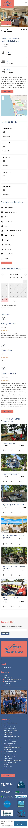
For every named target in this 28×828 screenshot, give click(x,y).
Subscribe (5, 633)
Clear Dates (7, 308)
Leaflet (18, 115)
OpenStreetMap (24, 115)
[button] (26, 3)
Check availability (20, 823)
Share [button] (25, 29)
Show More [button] (7, 92)
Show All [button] (7, 263)
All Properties (8, 30)
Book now (9, 775)
